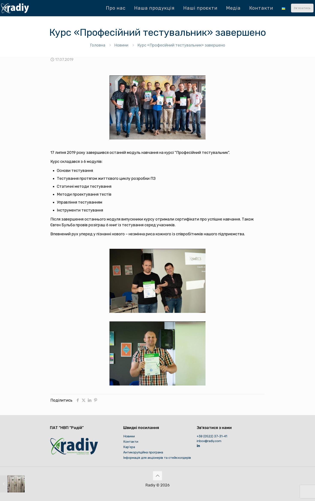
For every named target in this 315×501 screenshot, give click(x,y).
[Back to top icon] (157, 475)
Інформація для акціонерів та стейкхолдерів (157, 458)
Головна (97, 45)
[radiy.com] (15, 8)
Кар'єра (129, 447)
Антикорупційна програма (143, 452)
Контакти (130, 442)
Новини (121, 45)
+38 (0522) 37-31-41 (212, 436)
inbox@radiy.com (209, 441)
